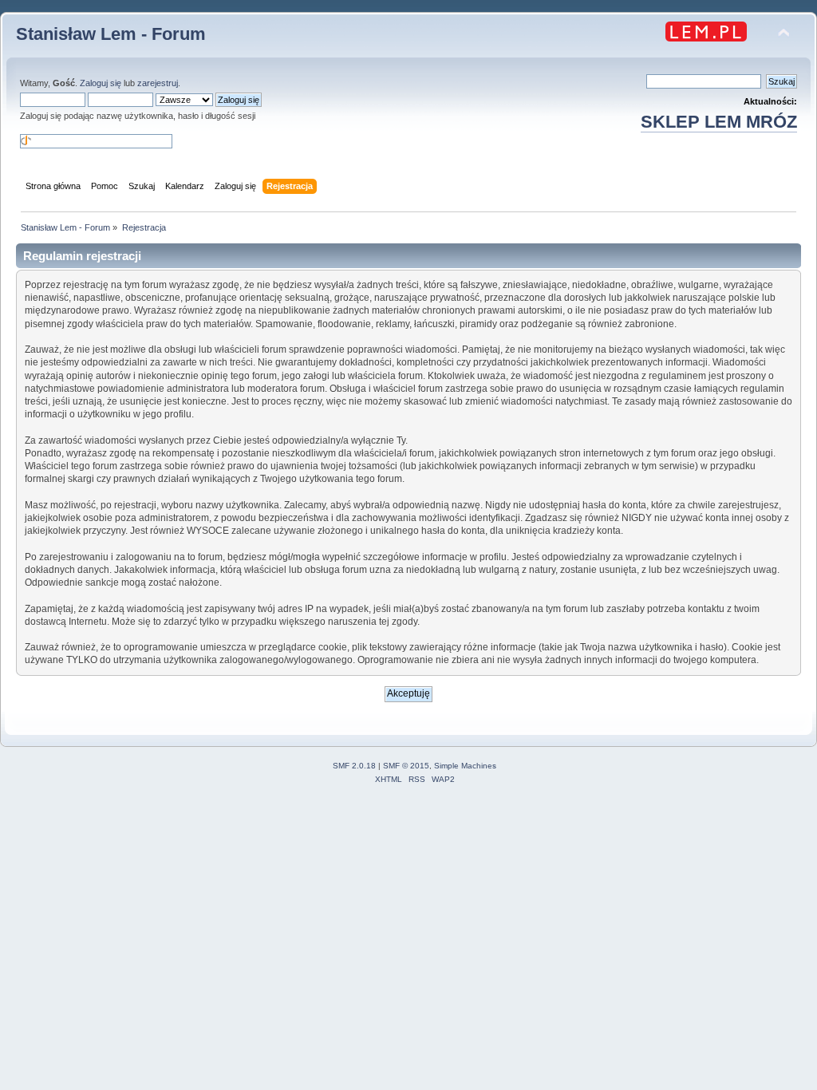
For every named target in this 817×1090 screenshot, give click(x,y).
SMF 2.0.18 (354, 765)
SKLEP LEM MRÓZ (719, 122)
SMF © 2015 (406, 765)
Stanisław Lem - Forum (111, 34)
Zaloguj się (100, 83)
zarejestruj (157, 83)
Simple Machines (465, 765)
